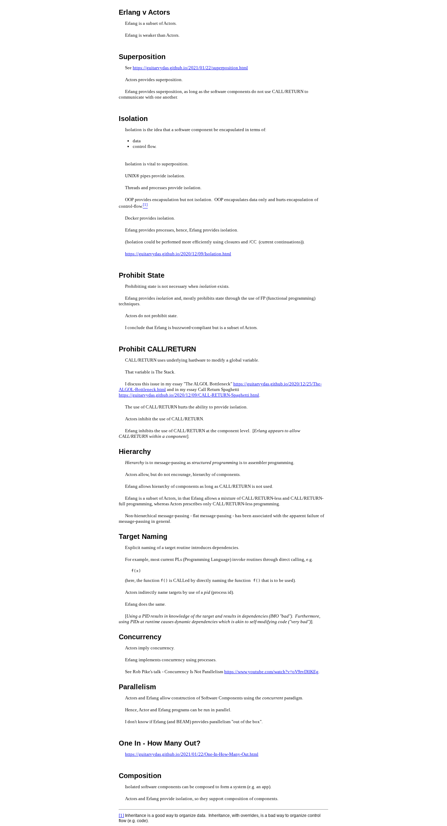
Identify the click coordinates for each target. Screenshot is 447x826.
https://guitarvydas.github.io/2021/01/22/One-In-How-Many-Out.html (191, 754)
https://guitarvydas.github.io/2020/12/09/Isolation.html (178, 253)
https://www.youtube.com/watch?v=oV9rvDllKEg (271, 671)
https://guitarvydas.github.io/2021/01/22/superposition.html (190, 67)
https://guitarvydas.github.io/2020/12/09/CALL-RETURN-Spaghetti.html (189, 395)
